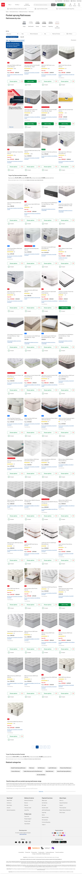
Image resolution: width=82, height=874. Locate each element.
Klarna (43, 814)
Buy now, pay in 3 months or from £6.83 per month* (32, 117)
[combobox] (42, 4)
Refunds (26, 805)
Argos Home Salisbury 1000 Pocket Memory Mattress (48, 460)
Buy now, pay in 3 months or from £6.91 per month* (32, 598)
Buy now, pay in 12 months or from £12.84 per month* (49, 594)
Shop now (11, 126)
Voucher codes (45, 807)
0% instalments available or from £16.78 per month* (49, 385)
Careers (61, 805)
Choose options (13, 81)
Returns (26, 802)
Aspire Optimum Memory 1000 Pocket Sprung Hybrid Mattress (66, 376)
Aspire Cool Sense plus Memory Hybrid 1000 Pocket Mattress (49, 419)
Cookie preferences (50, 852)
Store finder (9, 805)
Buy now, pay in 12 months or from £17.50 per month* (14, 301)
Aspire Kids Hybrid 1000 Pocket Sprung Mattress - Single (30, 110)
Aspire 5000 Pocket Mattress (65, 677)
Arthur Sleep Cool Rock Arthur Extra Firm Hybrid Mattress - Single (14, 335)
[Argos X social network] (22, 842)
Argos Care (26, 816)
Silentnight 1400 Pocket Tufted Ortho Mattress (15, 152)
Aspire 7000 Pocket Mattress (13, 588)
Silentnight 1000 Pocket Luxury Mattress (48, 66)
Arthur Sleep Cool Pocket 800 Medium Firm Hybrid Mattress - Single (49, 203)
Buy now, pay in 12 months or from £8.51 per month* (32, 214)
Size (45, 33)
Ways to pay (44, 800)
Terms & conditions (59, 852)
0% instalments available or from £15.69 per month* (15, 684)
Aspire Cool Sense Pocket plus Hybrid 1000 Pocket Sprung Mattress (66, 419)
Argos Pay (44, 812)
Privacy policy (34, 852)
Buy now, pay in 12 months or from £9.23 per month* (31, 254)
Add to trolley (30, 81)
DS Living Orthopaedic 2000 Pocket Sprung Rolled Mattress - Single (48, 336)
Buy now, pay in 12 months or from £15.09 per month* (66, 686)
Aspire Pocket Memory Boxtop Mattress (65, 66)
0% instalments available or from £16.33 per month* (32, 385)
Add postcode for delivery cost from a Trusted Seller (48, 210)
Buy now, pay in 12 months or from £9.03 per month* (31, 73)
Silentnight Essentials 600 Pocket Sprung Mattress (48, 247)
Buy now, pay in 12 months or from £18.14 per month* (14, 597)
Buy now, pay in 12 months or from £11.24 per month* (49, 426)
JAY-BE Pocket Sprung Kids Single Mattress (66, 110)
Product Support (27, 818)
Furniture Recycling (46, 822)
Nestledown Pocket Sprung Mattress (49, 151)
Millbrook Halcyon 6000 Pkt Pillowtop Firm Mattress (32, 501)
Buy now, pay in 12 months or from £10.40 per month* (49, 117)
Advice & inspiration (11, 810)
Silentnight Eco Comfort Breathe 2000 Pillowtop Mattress (32, 376)
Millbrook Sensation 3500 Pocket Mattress (65, 633)
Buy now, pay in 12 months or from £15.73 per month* (66, 162)
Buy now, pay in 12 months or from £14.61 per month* (48, 687)
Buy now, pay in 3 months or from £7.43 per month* (32, 298)
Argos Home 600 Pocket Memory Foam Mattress (32, 151)
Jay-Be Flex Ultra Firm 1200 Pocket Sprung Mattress (48, 543)
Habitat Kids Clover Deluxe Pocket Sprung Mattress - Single (66, 589)
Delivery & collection (28, 800)
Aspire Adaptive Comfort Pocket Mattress (65, 249)
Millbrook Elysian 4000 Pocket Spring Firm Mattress (15, 543)
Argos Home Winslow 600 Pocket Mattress (14, 203)
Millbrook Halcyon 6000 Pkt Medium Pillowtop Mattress (66, 460)
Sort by (7, 31)
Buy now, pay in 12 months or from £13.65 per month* (14, 730)
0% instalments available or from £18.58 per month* (15, 506)
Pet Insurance (45, 819)
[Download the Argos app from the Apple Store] (55, 842)
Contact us (9, 802)
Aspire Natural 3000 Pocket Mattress (15, 721)
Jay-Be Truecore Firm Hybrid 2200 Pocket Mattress (48, 292)
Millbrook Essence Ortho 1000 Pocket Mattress (49, 678)
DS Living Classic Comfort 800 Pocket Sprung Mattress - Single (32, 336)
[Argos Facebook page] (19, 842)
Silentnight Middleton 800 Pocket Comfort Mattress (14, 66)
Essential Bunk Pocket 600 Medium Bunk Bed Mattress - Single (66, 335)
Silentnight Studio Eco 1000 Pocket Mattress (14, 461)
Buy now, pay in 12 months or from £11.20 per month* (66, 381)
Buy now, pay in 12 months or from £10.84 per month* (66, 426)
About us (61, 800)
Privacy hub (27, 852)
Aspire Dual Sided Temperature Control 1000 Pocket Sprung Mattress (15, 419)
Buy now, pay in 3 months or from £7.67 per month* (15, 75)
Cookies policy (41, 852)
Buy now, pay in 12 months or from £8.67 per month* (31, 554)
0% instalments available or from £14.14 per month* (32, 684)
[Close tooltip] (21, 43)
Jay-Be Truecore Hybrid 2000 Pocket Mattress (32, 205)
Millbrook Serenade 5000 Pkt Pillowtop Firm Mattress (49, 502)
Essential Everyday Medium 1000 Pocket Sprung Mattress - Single (65, 205)
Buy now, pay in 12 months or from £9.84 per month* (48, 255)
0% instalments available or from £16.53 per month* (66, 506)
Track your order (27, 807)
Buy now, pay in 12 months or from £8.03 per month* (66, 596)
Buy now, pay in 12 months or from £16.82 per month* (14, 424)
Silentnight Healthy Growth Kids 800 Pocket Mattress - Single (49, 110)
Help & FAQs (9, 800)
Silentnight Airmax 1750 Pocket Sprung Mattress (65, 152)
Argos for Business (63, 802)
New (23, 33)
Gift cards (44, 805)
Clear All (22, 36)
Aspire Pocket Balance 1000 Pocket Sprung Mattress (14, 249)
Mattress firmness (56, 33)
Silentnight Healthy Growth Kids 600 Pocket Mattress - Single (32, 66)
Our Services (44, 802)
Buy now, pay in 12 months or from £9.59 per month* (48, 75)
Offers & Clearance (34, 33)
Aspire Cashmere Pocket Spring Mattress (65, 545)
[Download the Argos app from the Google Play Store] (63, 842)
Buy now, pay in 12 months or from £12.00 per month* (49, 551)
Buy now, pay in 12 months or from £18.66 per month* (14, 383)
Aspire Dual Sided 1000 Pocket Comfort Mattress (30, 419)
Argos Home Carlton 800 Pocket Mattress (31, 291)
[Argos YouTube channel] (16, 842)
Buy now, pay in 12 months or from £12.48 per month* (15, 162)
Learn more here (22, 834)
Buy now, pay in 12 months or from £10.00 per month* (32, 424)
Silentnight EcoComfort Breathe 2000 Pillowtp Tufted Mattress (49, 376)
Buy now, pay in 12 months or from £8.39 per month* (31, 158)
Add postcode (12, 40)
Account (8, 807)
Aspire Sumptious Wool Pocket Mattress (30, 589)
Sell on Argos (62, 812)
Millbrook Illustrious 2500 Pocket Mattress (14, 676)
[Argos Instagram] (29, 842)
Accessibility (21, 852)
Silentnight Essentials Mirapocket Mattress (31, 249)
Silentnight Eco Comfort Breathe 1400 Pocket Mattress (15, 376)
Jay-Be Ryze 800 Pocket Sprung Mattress (31, 545)
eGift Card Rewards (46, 810)
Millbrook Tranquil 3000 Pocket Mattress (47, 633)
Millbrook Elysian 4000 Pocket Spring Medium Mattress (15, 501)
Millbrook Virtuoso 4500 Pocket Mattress (30, 632)
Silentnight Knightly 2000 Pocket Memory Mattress (14, 292)
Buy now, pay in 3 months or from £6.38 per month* (49, 156)
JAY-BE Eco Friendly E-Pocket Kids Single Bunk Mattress (66, 292)
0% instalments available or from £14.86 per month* (67, 643)
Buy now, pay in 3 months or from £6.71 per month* (66, 75)
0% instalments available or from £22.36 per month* (31, 639)
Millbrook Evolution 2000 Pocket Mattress (31, 676)
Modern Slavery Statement (65, 810)
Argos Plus (26, 810)
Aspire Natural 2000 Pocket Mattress (49, 587)
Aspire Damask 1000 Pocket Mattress (15, 631)
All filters (70, 33)
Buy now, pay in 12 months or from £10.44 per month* (15, 638)
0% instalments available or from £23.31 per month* (49, 510)
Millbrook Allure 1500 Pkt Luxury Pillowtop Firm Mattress (65, 501)
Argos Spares (27, 823)
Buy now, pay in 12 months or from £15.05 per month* (14, 469)
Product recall (27, 821)
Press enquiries (62, 807)
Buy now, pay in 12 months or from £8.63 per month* (14, 256)
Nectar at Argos (45, 817)
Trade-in (43, 824)
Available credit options (63, 118)
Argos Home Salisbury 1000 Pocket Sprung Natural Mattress (31, 460)
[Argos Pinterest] (26, 842)
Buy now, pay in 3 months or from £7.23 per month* (15, 209)
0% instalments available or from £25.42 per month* (66, 465)
